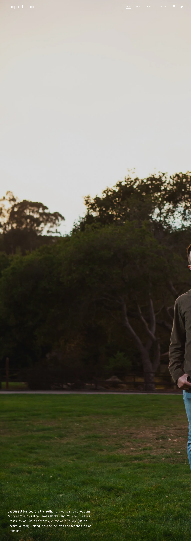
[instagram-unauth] (174, 6)
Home (128, 6)
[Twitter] (181, 6)
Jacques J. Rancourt (23, 6)
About (139, 6)
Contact (163, 6)
